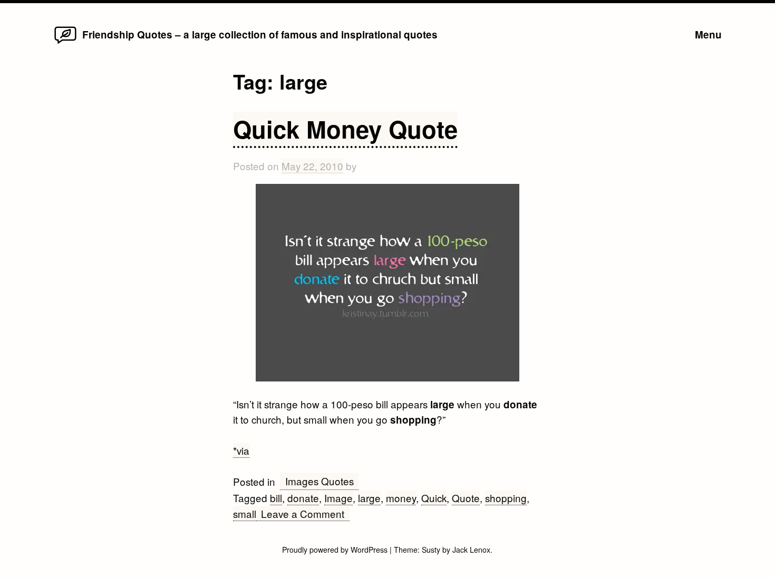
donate (303, 498)
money (401, 498)
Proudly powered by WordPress (336, 549)
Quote (466, 498)
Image (338, 498)
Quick (434, 498)
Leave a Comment (305, 513)
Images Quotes (319, 481)
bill (276, 498)
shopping (506, 498)
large (369, 498)
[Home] (65, 42)
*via (241, 450)
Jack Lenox (471, 549)
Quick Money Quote (345, 129)
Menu (708, 34)
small (244, 513)
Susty (431, 549)
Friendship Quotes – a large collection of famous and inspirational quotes (260, 34)
